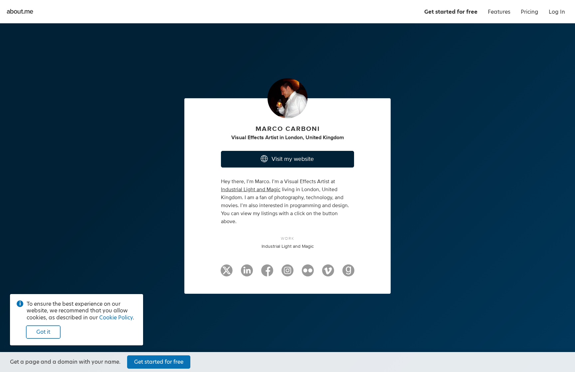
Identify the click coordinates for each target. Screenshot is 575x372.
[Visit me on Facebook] (267, 273)
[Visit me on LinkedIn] (247, 273)
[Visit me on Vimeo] (328, 273)
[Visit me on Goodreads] (348, 273)
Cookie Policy (116, 317)
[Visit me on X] (227, 273)
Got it (43, 332)
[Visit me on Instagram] (287, 273)
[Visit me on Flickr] (308, 273)
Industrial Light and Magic (251, 189)
